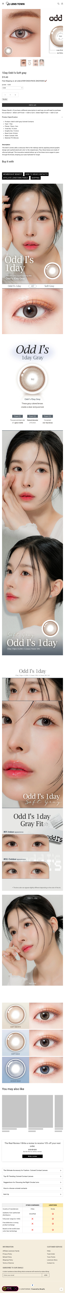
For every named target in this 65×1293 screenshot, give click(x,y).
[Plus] (15, 95)
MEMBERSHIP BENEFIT (12, 174)
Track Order (51, 1254)
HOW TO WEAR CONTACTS (36, 174)
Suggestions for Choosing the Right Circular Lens (21, 1182)
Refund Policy (7, 1257)
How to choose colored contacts (15, 1188)
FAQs (49, 1251)
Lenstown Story (52, 1260)
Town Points (51, 1257)
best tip (6, 1194)
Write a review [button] (32, 1156)
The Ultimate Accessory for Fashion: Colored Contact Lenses (25, 1170)
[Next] (60, 33)
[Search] (58, 3)
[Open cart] (62, 3)
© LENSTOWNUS (24, 1289)
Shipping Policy (8, 1260)
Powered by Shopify (38, 1289)
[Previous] (4, 33)
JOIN (45, 1275)
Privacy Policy (7, 1254)
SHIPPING (36, 178)
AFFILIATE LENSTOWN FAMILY (15, 178)
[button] (3, 4)
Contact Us (50, 1263)
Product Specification (10, 117)
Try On (5, 99)
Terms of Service (8, 1263)
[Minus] (5, 95)
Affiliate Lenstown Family (11, 1251)
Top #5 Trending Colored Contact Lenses (18, 1176)
